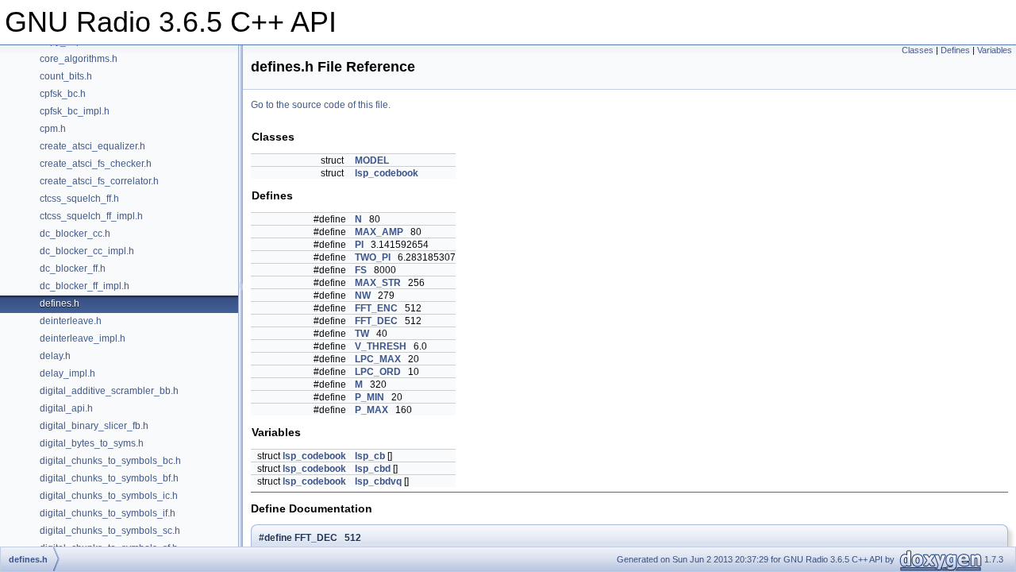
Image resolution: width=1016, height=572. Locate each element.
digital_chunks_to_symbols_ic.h (109, 495)
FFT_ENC (376, 308)
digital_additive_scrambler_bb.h (109, 390)
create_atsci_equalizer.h (92, 146)
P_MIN (369, 397)
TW (362, 333)
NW (363, 295)
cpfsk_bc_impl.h (75, 111)
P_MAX (371, 409)
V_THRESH (380, 346)
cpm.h (53, 128)
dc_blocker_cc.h (75, 233)
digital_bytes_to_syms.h (92, 443)
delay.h (55, 355)
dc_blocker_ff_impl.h (84, 286)
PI (359, 244)
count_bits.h (66, 76)
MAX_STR (378, 282)
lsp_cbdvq (378, 481)
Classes (917, 50)
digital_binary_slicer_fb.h (94, 425)
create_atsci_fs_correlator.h (99, 181)
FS (361, 270)
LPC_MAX (378, 359)
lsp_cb (370, 456)
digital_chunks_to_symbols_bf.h (109, 478)
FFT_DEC (376, 321)
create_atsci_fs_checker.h (96, 163)
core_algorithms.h (78, 58)
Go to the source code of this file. (321, 104)
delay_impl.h (67, 373)
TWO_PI (373, 257)
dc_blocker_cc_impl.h (87, 251)
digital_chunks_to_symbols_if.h (107, 513)
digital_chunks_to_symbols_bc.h (110, 460)
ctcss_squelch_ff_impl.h (91, 216)
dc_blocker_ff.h (73, 268)
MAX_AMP (379, 232)
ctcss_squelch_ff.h (79, 198)
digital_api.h (66, 408)
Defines (955, 50)
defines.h (59, 303)
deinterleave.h (71, 321)
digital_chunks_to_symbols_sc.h (110, 530)
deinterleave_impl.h (82, 338)
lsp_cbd (373, 468)
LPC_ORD (378, 371)
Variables (994, 50)
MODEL (372, 160)
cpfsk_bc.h (63, 93)
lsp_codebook (386, 173)
